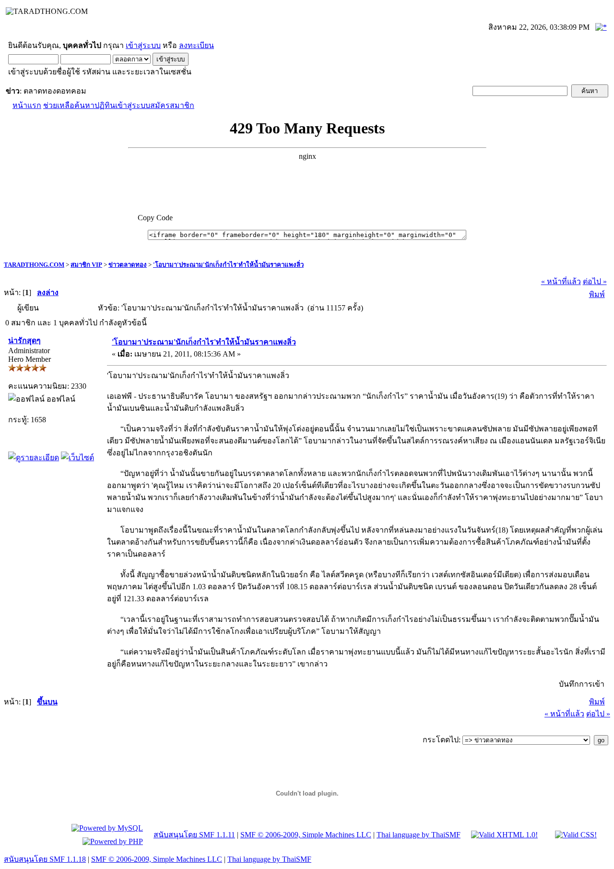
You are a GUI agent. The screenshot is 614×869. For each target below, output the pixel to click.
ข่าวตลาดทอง (127, 264)
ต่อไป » (595, 281)
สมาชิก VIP (86, 264)
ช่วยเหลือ (58, 105)
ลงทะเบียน (196, 45)
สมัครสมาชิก (172, 105)
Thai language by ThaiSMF (418, 835)
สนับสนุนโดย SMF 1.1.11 (194, 835)
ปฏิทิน (104, 105)
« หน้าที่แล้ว (561, 281)
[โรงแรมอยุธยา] (77, 457)
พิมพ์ (597, 294)
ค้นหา (84, 105)
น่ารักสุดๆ (24, 340)
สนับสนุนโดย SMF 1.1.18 (45, 859)
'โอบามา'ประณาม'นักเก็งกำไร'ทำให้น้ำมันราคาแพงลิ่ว (228, 264)
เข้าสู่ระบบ (143, 45)
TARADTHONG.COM (34, 264)
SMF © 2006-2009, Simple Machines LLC (305, 835)
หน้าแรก (26, 105)
